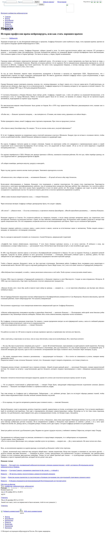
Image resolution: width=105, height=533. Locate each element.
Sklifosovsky (13, 38)
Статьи (3, 477)
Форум (7, 18)
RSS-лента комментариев (33, 511)
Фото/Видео (9, 20)
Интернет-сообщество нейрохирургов (14, 13)
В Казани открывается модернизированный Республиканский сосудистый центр (37, 481)
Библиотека (9, 22)
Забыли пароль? (48, 2)
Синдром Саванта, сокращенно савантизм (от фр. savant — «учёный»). (34, 470)
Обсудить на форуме (8, 484)
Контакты (8, 528)
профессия (8, 486)
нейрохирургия (18, 486)
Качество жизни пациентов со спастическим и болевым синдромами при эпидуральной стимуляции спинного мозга (49, 477)
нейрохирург (29, 486)
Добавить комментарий (11, 511)
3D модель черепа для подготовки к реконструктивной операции (32, 474)
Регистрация (61, 2)
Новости (8, 24)
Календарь (8, 26)
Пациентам (9, 526)
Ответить (4, 497)
